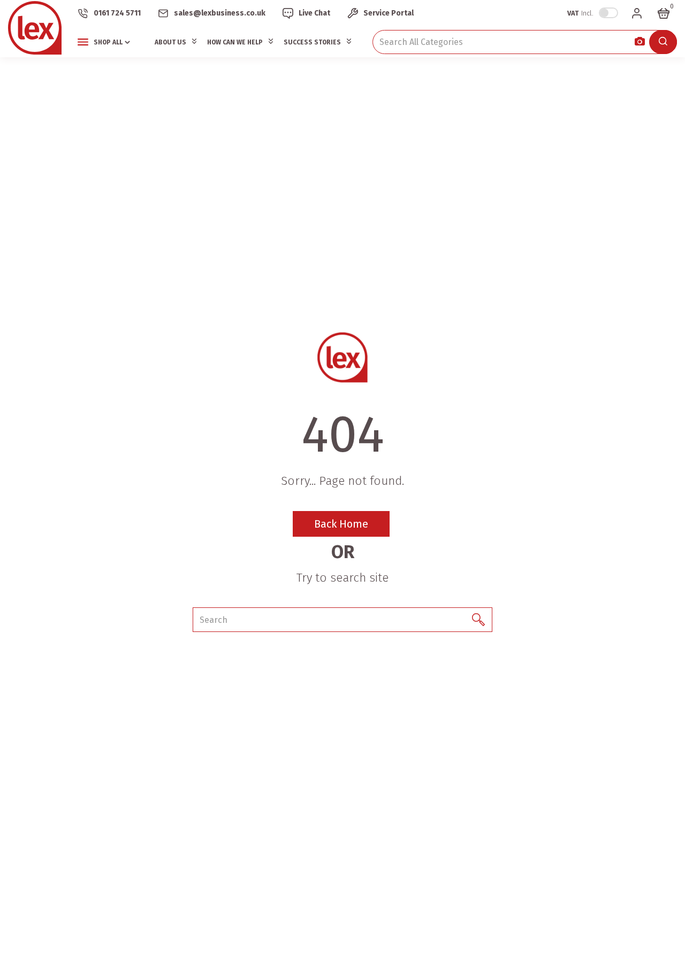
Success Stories (312, 42)
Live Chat (314, 13)
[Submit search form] (663, 42)
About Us (170, 42)
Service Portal (388, 13)
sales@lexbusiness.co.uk (219, 13)
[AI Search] (639, 42)
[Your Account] (636, 13)
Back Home (341, 523)
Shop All (108, 42)
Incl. (580, 13)
